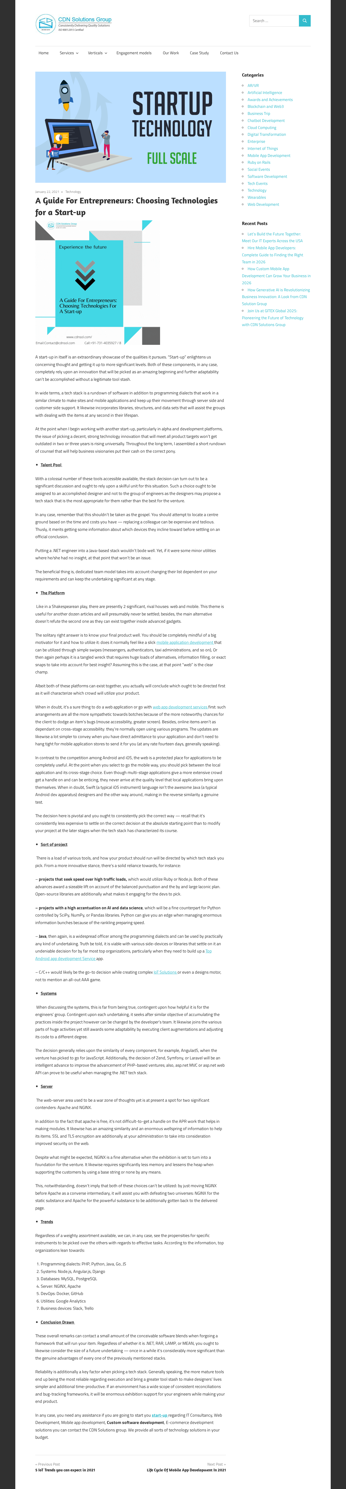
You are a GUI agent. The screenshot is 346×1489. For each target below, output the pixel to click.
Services (67, 53)
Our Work (171, 53)
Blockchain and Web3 (266, 106)
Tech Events (258, 183)
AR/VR (253, 85)
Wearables (257, 197)
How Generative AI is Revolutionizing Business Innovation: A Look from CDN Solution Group (276, 297)
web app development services (180, 707)
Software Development (267, 176)
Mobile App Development (269, 155)
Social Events (259, 169)
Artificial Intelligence (265, 92)
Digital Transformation (267, 134)
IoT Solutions (165, 972)
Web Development (263, 204)
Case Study (199, 53)
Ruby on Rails (259, 162)
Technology (73, 191)
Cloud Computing (262, 127)
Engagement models (134, 53)
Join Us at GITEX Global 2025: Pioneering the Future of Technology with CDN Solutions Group (272, 318)
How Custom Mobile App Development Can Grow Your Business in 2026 (276, 276)
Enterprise (256, 141)
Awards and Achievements (270, 100)
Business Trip (259, 113)
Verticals (95, 53)
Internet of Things (263, 148)
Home (44, 53)
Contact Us (229, 53)
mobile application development (185, 642)
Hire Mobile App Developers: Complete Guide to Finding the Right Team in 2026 (272, 255)
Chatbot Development (266, 120)
